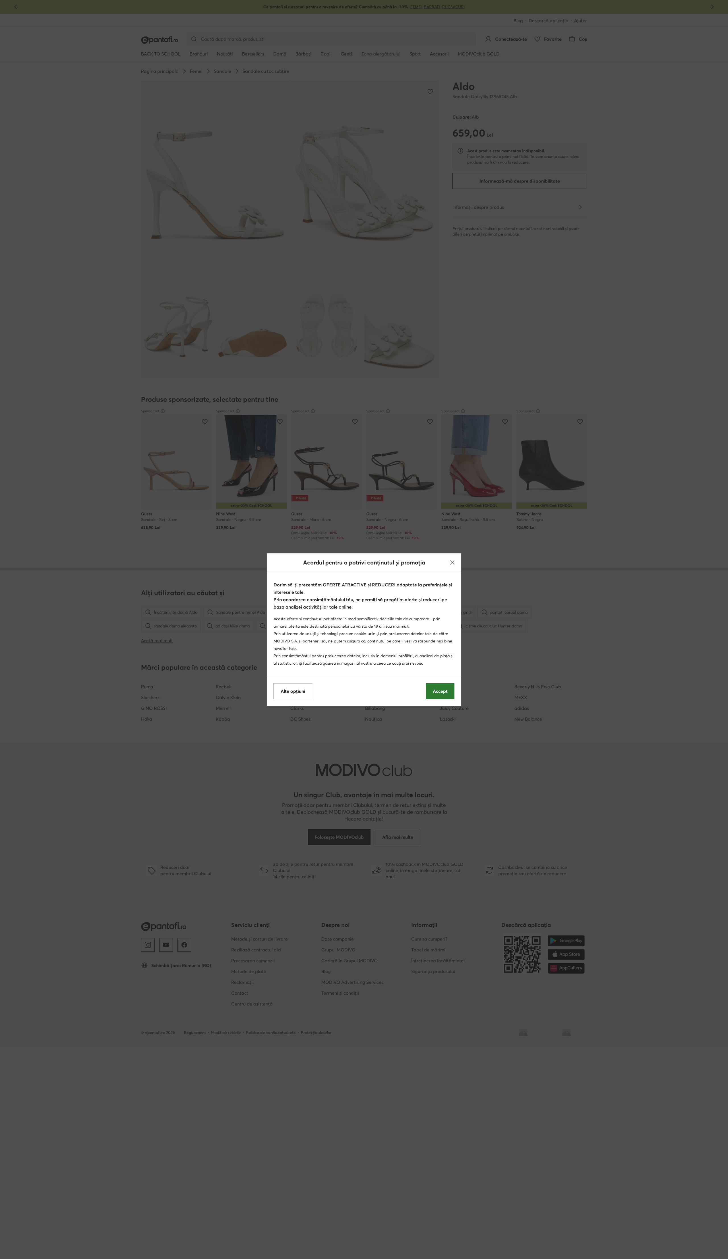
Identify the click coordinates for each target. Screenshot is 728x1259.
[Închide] (452, 562)
